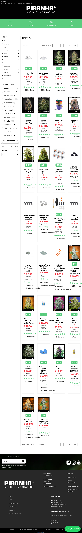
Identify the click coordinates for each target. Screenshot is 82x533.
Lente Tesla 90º (43, 74)
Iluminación (7, 60)
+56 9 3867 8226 (57, 502)
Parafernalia (7, 66)
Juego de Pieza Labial (74, 176)
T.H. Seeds (28, 428)
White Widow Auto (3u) (43, 121)
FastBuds (74, 280)
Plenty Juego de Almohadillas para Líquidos (28, 268)
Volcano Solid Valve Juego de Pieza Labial (74, 168)
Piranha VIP (59, 529)
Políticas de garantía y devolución (29, 529)
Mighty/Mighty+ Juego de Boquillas (29, 217)
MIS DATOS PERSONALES (72, 481)
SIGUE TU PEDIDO (19, 3)
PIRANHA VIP (29, 3)
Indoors (5, 53)
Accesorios (6, 63)
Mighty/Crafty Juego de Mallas (44, 217)
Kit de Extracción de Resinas (59, 131)
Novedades (6, 44)
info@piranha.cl (57, 506)
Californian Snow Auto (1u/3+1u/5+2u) (44, 421)
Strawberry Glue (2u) (28, 420)
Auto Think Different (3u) (43, 171)
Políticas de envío (47, 529)
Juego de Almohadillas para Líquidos (28, 278)
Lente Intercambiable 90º (43, 83)
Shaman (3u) (59, 367)
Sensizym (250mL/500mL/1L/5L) (47, 319)
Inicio (4, 37)
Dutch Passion (74, 131)
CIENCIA (4, 3)
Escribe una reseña (48, 233)
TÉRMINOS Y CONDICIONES (48, 474)
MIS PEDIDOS (72, 477)
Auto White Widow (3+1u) (28, 171)
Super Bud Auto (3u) (74, 74)
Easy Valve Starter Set (59, 182)
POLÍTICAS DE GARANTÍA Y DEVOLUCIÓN (48, 481)
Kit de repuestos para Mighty (59, 232)
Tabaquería (6, 72)
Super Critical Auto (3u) (58, 74)
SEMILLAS (12, 506)
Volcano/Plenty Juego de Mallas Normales (44, 267)
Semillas (6, 50)
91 (75, 45)
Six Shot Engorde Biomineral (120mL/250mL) (75, 369)
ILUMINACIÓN (14, 503)
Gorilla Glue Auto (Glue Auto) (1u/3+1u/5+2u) (75, 270)
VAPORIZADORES (15, 513)
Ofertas (5, 41)
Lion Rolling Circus (43, 381)
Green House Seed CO (58, 83)
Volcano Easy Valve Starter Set (59, 171)
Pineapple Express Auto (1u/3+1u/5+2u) (29, 321)
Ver (74, 261)
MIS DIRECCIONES (73, 486)
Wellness (6, 69)
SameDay (6, 78)
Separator (59, 120)
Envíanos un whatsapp (59, 504)
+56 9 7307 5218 (56, 500)
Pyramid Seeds (28, 375)
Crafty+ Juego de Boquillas (74, 217)
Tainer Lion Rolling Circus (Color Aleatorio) (43, 370)
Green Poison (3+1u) (74, 320)
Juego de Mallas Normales (43, 275)
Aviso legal (13, 529)
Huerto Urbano (7, 75)
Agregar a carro (74, 162)
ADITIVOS (12, 510)
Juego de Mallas (43, 224)
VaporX (5, 47)
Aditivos (6, 56)
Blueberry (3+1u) (74, 121)
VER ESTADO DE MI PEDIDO (73, 490)
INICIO (11, 496)
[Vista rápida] (28, 62)
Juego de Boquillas (28, 226)
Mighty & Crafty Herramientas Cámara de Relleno (59, 268)
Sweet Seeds (59, 331)
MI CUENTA (71, 473)
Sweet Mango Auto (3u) (28, 121)
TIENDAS (10, 3)
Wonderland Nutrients (74, 379)
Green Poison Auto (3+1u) (59, 320)
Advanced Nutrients (43, 328)
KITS (11, 500)
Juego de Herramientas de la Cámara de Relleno (58, 278)
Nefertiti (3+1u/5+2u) (28, 367)
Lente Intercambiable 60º (28, 83)
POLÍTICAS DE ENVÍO (50, 486)
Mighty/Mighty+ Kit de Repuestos (60, 220)
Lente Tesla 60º (28, 74)
